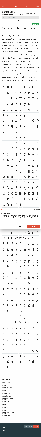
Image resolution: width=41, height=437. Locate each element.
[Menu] (39, 1)
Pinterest (4, 430)
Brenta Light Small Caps (7, 393)
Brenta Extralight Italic (7, 387)
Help (19, 426)
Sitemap (3, 427)
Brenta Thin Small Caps (7, 384)
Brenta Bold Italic (6, 406)
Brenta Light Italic (6, 392)
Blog (27, 6)
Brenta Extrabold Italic (7, 410)
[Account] (30, 1)
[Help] (34, 1)
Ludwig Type (7, 14)
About (27, 13)
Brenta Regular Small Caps (7, 398)
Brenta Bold (4, 404)
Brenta (12, 14)
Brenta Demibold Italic (7, 401)
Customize (20, 226)
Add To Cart (35, 24)
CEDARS (37, 6)
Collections (36, 13)
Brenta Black (5, 413)
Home (3, 426)
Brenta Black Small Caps (7, 416)
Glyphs (31, 13)
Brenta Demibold (5, 399)
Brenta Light (5, 390)
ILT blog (15, 426)
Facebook (8, 428)
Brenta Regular (5, 395)
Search (6, 426)
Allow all (33, 226)
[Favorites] (32, 1)
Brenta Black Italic (6, 415)
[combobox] (20, 4)
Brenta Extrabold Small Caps (8, 412)
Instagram (13, 428)
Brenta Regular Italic (6, 396)
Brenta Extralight (6, 385)
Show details (35, 223)
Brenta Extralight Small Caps (8, 388)
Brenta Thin (4, 381)
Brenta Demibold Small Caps (8, 402)
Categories (15, 6)
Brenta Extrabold (5, 409)
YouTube (18, 428)
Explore (3, 6)
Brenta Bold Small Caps (7, 407)
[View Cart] (37, 1)
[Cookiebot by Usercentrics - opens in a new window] (35, 209)
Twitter (3, 428)
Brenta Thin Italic (6, 382)
